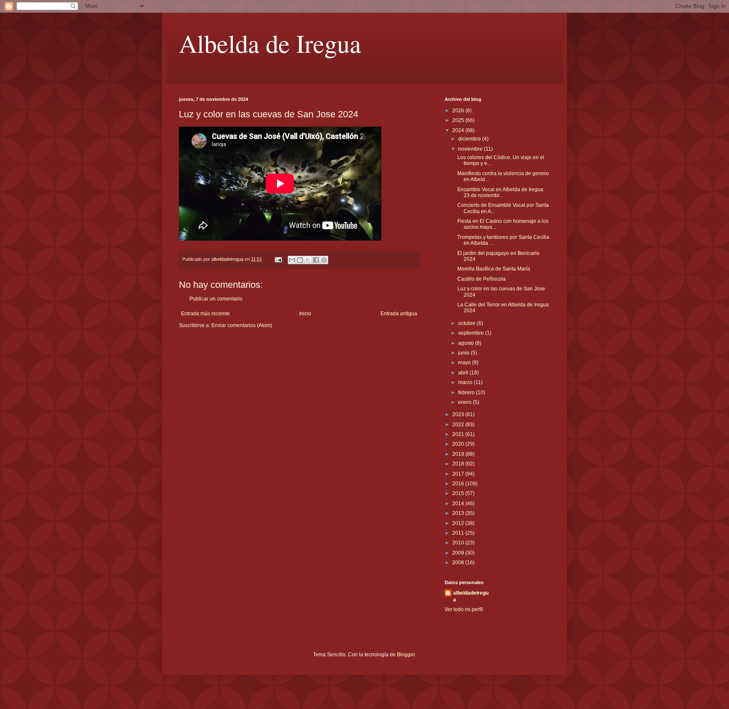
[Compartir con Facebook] (316, 260)
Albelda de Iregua (270, 43)
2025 (458, 120)
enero (465, 402)
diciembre (470, 139)
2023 (458, 414)
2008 (458, 563)
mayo (465, 362)
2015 (458, 493)
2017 (458, 474)
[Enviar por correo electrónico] (292, 260)
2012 (458, 523)
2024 (458, 130)
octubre (467, 323)
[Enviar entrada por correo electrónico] (278, 259)
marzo (466, 382)
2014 (458, 503)
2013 (458, 513)
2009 (458, 553)
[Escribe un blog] (300, 260)
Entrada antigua (399, 314)
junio (464, 353)
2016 (458, 484)
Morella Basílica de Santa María (493, 269)
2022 (458, 425)
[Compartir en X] (308, 260)
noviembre (471, 149)
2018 (458, 464)
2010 (458, 543)
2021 (458, 434)
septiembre (471, 333)
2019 (458, 454)
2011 (458, 533)
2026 (458, 111)
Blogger (406, 655)
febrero (467, 392)
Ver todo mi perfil (464, 609)
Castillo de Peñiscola (481, 279)
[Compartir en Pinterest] (324, 260)
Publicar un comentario (216, 299)
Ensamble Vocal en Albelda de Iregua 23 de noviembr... (500, 192)
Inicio (305, 314)
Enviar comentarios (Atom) (241, 325)
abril (464, 373)
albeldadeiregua (471, 596)
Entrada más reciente (205, 314)
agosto (466, 343)
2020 (458, 444)
